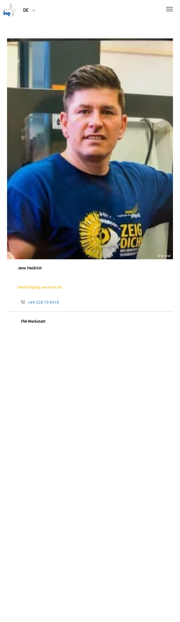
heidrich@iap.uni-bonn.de (40, 287)
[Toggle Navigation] (169, 9)
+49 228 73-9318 (43, 302)
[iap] (10, 10)
